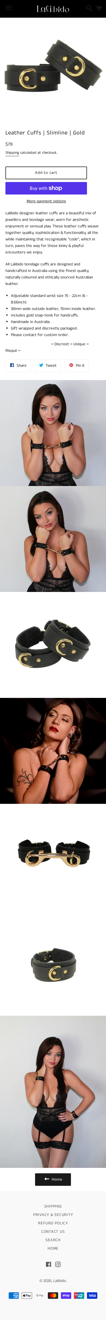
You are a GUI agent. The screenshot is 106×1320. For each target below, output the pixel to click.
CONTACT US (53, 1231)
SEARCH (53, 1240)
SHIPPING (53, 1206)
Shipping (12, 152)
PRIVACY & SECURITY (53, 1215)
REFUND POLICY (53, 1223)
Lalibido (59, 1281)
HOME (53, 1248)
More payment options (46, 201)
